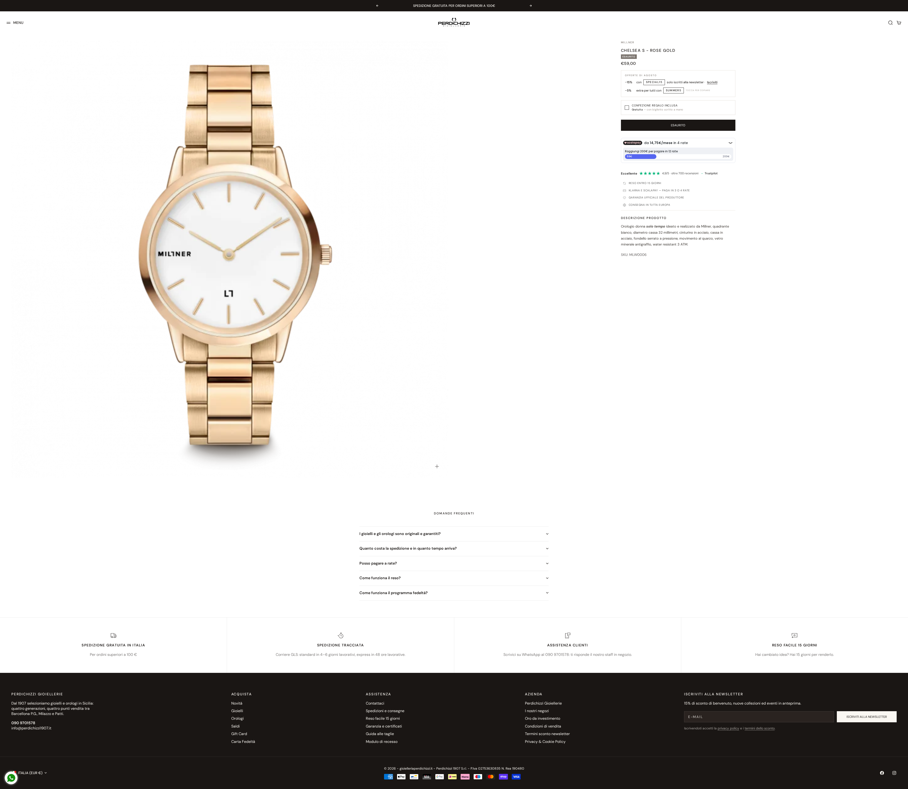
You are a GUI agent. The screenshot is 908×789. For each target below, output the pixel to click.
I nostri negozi (537, 710)
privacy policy (728, 728)
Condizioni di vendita (543, 726)
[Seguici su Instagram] (894, 773)
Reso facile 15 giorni (383, 718)
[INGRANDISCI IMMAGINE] (437, 466)
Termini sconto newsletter (547, 733)
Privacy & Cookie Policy (545, 741)
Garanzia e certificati (384, 726)
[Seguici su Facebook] (882, 773)
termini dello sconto (760, 728)
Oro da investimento (542, 718)
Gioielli (237, 710)
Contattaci (375, 703)
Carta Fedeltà (243, 741)
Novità (236, 703)
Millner (627, 42)
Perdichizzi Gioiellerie (543, 703)
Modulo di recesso (381, 741)
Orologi (237, 718)
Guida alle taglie (380, 733)
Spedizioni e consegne (385, 710)
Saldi (235, 726)
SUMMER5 (673, 90)
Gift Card (239, 733)
